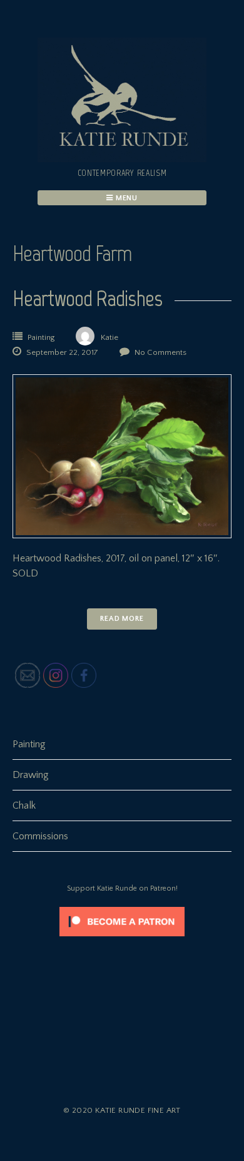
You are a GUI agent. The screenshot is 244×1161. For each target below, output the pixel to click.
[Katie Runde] (122, 159)
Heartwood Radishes (87, 298)
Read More (122, 619)
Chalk (24, 805)
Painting (41, 337)
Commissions (40, 836)
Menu (125, 198)
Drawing (31, 774)
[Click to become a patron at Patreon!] (122, 939)
